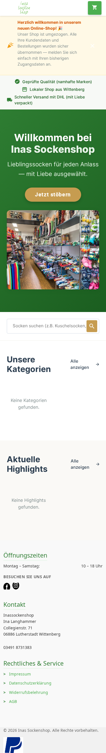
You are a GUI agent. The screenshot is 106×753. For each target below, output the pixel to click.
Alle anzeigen (84, 364)
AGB (13, 701)
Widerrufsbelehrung (28, 692)
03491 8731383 (17, 647)
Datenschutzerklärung (30, 683)
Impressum (20, 674)
